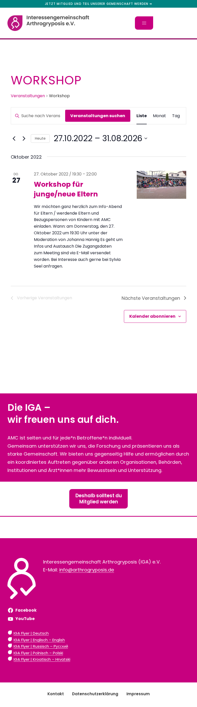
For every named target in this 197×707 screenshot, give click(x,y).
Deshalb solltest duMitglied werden (98, 498)
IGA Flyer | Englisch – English (39, 640)
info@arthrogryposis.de (86, 569)
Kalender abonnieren (152, 316)
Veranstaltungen (28, 96)
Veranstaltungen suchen (97, 116)
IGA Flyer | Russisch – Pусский (41, 646)
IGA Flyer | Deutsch (31, 633)
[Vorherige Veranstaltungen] (14, 138)
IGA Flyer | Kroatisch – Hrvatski (42, 659)
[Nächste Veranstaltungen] (24, 138)
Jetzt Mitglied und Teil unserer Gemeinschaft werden (96, 3)
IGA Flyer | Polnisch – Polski (38, 653)
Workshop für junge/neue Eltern (66, 189)
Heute (40, 138)
